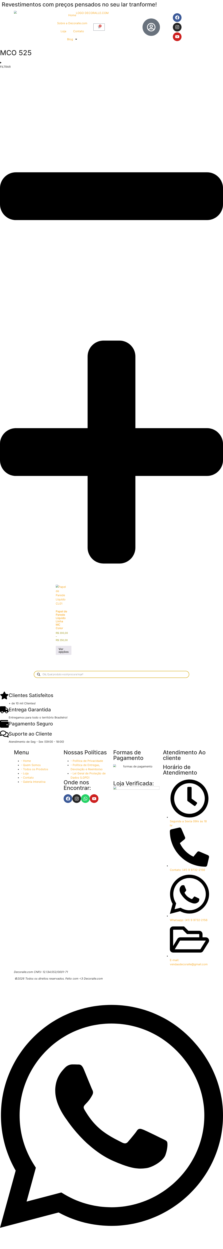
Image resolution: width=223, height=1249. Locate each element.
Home (72, 15)
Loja (63, 31)
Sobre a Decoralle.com (72, 23)
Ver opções (64, 650)
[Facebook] (177, 17)
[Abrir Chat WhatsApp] (111, 1242)
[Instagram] (177, 27)
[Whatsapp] (85, 798)
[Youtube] (177, 36)
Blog (70, 39)
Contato (78, 31)
